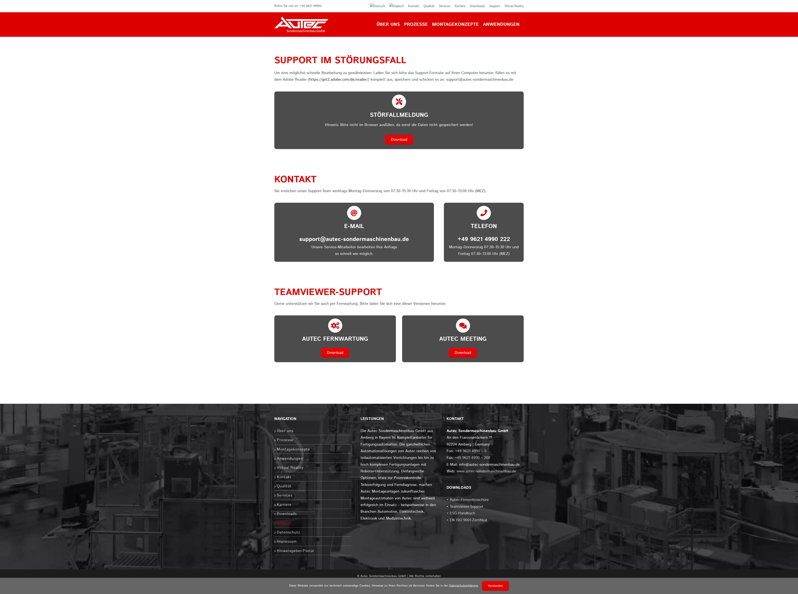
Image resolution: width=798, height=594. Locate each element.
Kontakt (284, 477)
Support (284, 523)
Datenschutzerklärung (463, 586)
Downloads (287, 514)
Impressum (287, 541)
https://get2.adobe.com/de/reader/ (338, 79)
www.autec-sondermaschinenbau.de (486, 471)
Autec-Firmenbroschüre (469, 500)
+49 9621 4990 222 (484, 239)
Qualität (284, 486)
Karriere (284, 505)
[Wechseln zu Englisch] (394, 6)
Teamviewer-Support (466, 506)
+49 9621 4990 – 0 (470, 451)
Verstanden (495, 586)
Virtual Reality (290, 468)
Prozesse (285, 440)
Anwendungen (290, 458)
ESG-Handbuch (462, 513)
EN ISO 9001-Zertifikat (468, 520)
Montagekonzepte (293, 449)
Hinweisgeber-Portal (295, 551)
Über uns (285, 431)
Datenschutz (288, 532)
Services (284, 495)
